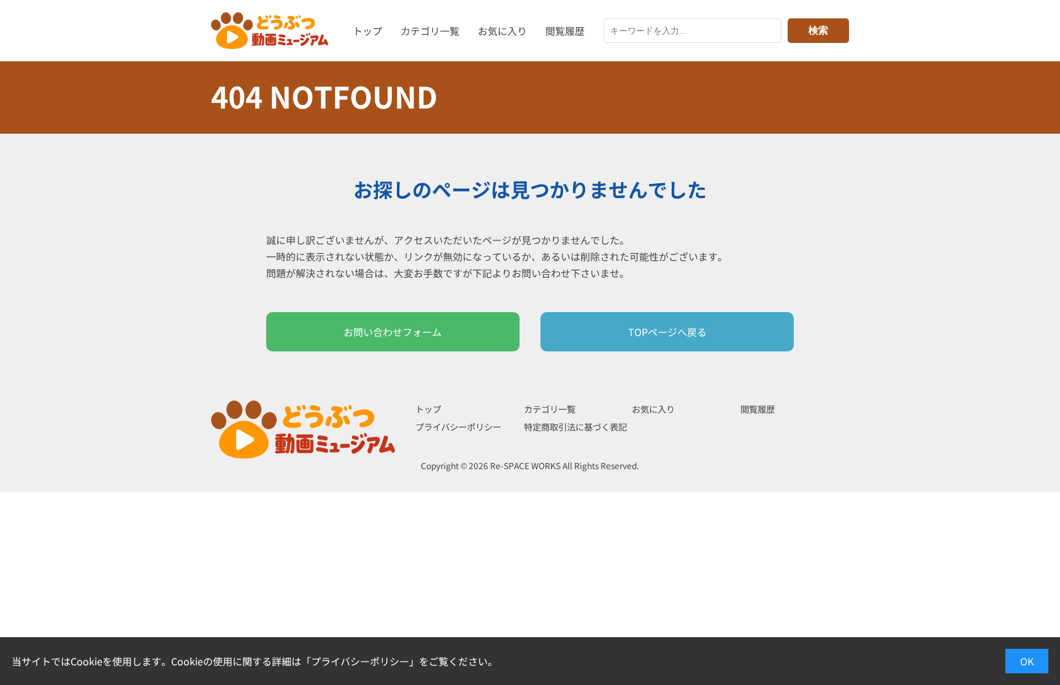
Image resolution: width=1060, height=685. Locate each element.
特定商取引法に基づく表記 (575, 426)
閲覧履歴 (565, 30)
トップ (367, 30)
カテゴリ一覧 (430, 30)
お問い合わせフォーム (393, 331)
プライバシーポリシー (458, 426)
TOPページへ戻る (667, 331)
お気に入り (502, 30)
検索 (818, 30)
